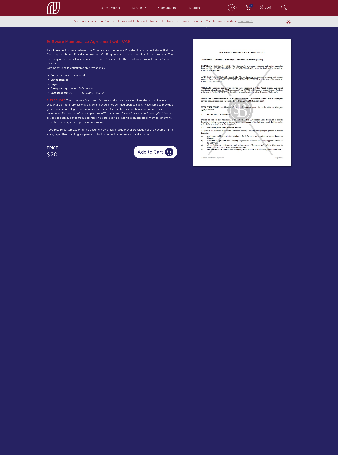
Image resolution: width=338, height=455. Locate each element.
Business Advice (108, 8)
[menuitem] (109, 8)
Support (194, 8)
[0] (248, 7)
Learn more (245, 21)
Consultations (167, 8)
